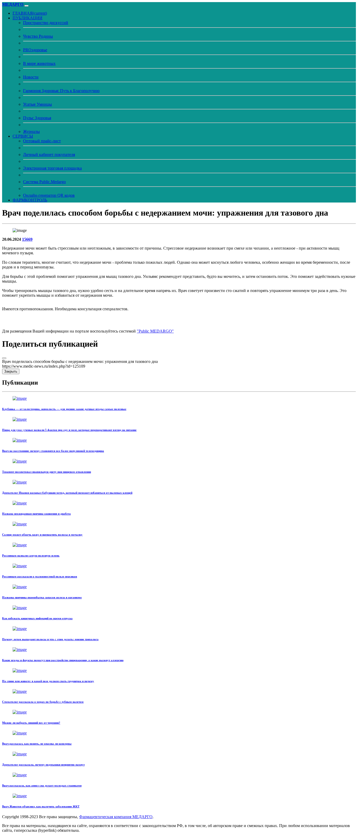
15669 (27, 239)
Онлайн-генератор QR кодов (49, 195)
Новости (31, 77)
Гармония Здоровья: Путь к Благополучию (61, 90)
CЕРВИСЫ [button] (23, 136)
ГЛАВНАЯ (30, 13)
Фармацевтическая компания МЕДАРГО (116, 816)
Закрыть (10, 371)
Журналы (31, 131)
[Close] (4, 358)
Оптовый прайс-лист (42, 141)
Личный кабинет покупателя (49, 154)
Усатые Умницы (37, 104)
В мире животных (39, 63)
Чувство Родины (38, 36)
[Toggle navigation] (26, 6)
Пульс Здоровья (37, 118)
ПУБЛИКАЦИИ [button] (27, 18)
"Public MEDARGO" (155, 331)
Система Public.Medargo (44, 181)
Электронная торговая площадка (52, 168)
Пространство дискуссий (45, 22)
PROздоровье (35, 50)
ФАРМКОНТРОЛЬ (30, 200)
